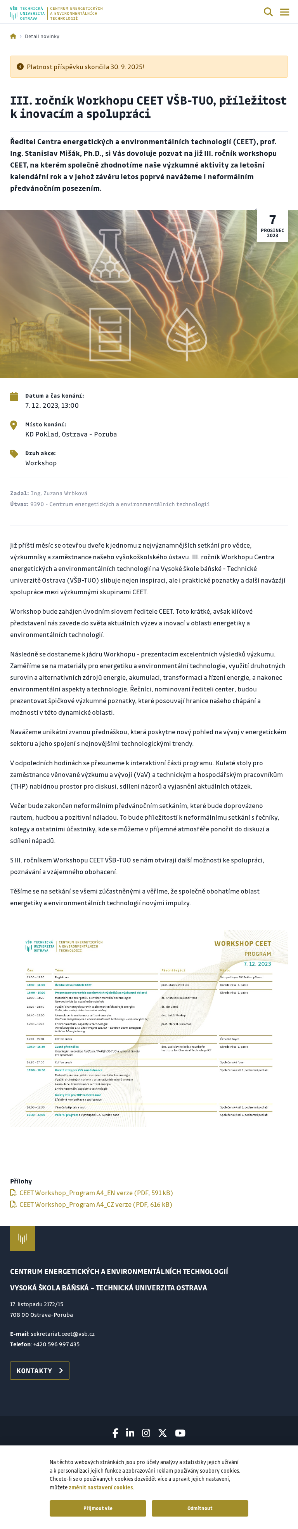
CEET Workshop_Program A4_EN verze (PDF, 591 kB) (95, 1193)
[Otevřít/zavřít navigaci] (284, 12)
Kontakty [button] (34, 1370)
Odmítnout (200, 1508)
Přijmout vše (98, 1508)
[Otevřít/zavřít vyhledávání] (268, 13)
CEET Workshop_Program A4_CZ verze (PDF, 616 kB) (95, 1204)
